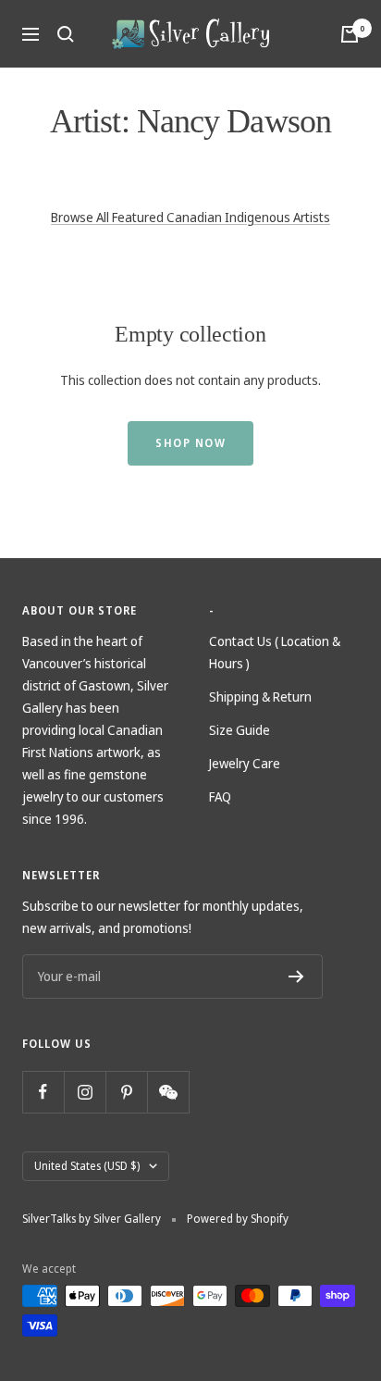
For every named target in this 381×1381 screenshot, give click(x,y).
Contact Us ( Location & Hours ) (274, 652)
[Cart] (349, 34)
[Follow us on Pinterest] (126, 1092)
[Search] (65, 34)
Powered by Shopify (238, 1218)
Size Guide (239, 730)
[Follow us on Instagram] (84, 1092)
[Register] (296, 976)
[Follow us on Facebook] (43, 1092)
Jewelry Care (244, 763)
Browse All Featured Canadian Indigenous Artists (190, 217)
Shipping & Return (260, 696)
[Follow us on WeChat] (168, 1092)
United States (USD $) (87, 1166)
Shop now (190, 443)
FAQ (220, 796)
